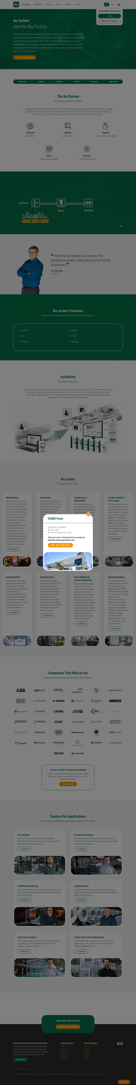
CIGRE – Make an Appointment (60, 545)
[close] (88, 514)
